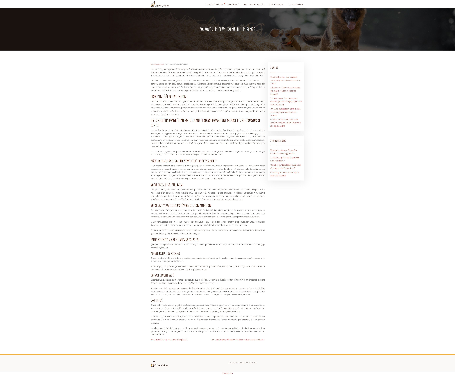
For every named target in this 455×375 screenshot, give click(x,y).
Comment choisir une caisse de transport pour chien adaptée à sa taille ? (285, 80)
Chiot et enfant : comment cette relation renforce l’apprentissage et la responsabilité (285, 122)
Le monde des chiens (214, 4)
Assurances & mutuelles (254, 4)
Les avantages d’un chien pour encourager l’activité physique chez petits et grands (286, 101)
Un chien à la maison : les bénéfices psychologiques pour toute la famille (285, 111)
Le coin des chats (295, 4)
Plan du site (227, 373)
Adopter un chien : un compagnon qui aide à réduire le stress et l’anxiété (285, 90)
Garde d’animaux (276, 4)
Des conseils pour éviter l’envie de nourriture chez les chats (237, 339)
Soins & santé (233, 4)
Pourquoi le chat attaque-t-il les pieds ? (170, 339)
